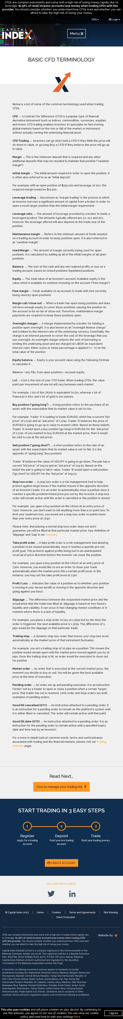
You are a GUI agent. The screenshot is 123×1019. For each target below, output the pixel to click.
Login (115, 19)
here (77, 1016)
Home (40, 912)
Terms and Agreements (82, 912)
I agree (113, 1013)
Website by (106, 935)
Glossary (51, 534)
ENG (94, 19)
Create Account (63, 863)
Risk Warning (111, 912)
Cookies (56, 912)
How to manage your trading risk (60, 787)
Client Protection (65, 917)
